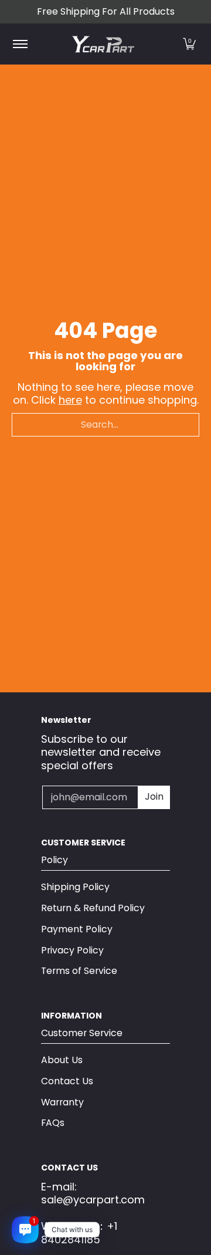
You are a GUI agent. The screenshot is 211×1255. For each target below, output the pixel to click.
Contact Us (67, 1081)
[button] (189, 44)
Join (154, 796)
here (70, 400)
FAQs (52, 1122)
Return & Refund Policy (93, 908)
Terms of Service (79, 970)
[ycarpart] (104, 44)
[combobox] (105, 425)
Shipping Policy (75, 887)
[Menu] (20, 44)
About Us (62, 1060)
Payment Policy (77, 929)
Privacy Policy (72, 950)
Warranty (62, 1102)
